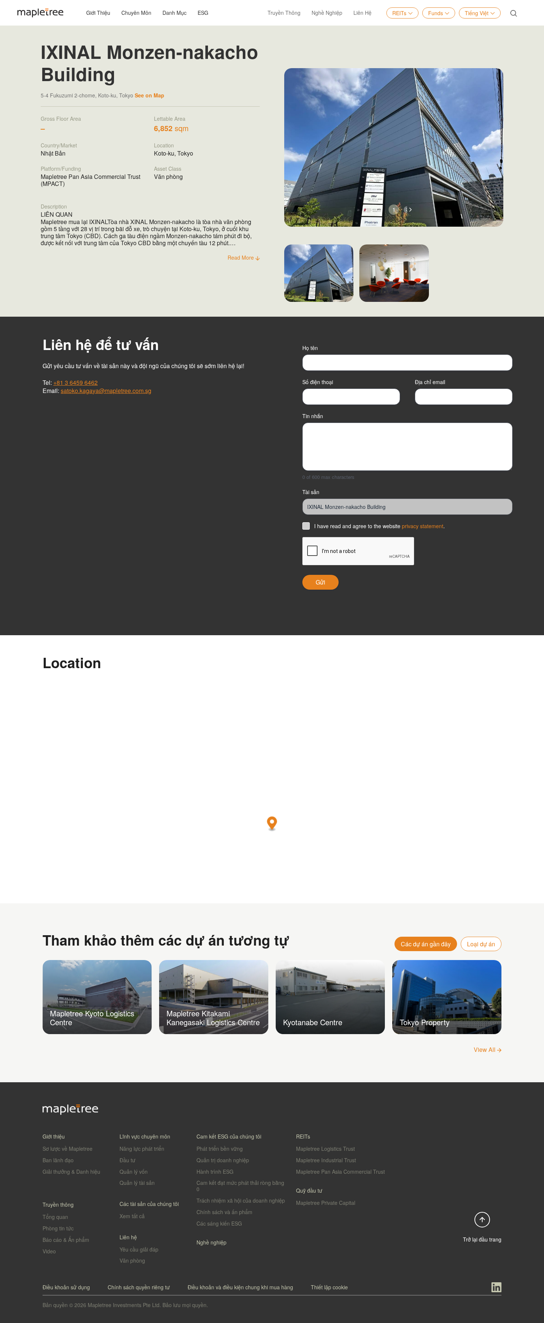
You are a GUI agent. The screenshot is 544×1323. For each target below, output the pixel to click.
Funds (435, 13)
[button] (410, 209)
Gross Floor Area (61, 118)
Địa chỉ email (430, 382)
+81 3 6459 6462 (75, 382)
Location (164, 145)
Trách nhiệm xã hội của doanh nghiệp (241, 1200)
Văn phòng (132, 1260)
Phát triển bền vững (220, 1148)
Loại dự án (481, 944)
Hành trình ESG (215, 1171)
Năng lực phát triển (142, 1148)
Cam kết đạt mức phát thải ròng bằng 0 (240, 1186)
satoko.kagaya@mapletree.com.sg (106, 390)
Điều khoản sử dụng (66, 1287)
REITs (399, 13)
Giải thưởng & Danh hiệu (71, 1171)
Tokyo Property (425, 1022)
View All (485, 1049)
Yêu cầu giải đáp (139, 1249)
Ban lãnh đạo (58, 1160)
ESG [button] (203, 12)
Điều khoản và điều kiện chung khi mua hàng (240, 1287)
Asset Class (167, 168)
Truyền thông (284, 12)
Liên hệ (362, 12)
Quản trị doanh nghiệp (223, 1160)
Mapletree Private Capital (325, 1202)
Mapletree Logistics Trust (325, 1148)
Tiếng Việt (476, 13)
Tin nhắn (312, 416)
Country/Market (59, 145)
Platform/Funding (61, 168)
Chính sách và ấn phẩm (224, 1212)
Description (54, 206)
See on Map (149, 95)
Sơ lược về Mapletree (68, 1148)
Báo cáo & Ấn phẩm (66, 1239)
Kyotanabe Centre (312, 1022)
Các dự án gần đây (426, 944)
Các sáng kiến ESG (219, 1223)
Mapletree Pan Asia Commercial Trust (340, 1171)
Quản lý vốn (134, 1171)
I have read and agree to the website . (379, 526)
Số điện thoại (317, 382)
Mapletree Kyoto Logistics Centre (92, 1017)
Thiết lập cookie (329, 1287)
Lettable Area (169, 118)
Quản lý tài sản (137, 1182)
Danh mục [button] (174, 12)
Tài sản (310, 492)
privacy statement (422, 526)
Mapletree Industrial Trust (326, 1160)
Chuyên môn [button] (136, 12)
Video (49, 1251)
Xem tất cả (132, 1216)
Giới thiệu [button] (98, 12)
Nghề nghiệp (327, 12)
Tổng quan (55, 1216)
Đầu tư (127, 1160)
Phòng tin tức (58, 1228)
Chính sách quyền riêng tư (139, 1287)
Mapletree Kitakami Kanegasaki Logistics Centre (213, 1017)
